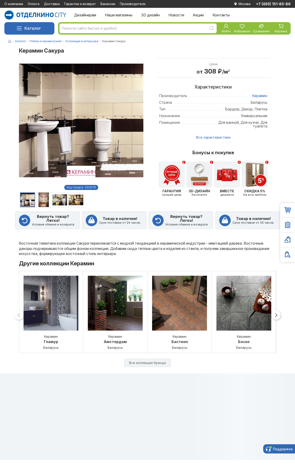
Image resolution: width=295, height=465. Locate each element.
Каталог (32, 28)
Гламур (51, 342)
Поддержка (283, 449)
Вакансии (107, 4)
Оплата (33, 4)
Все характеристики (213, 137)
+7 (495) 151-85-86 (273, 4)
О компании (13, 4)
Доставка (52, 4)
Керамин (259, 95)
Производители (132, 4)
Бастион (179, 342)
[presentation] (19, 315)
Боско (244, 342)
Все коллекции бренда (147, 363)
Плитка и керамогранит (46, 41)
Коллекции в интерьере (82, 41)
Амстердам (115, 342)
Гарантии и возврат (80, 4)
